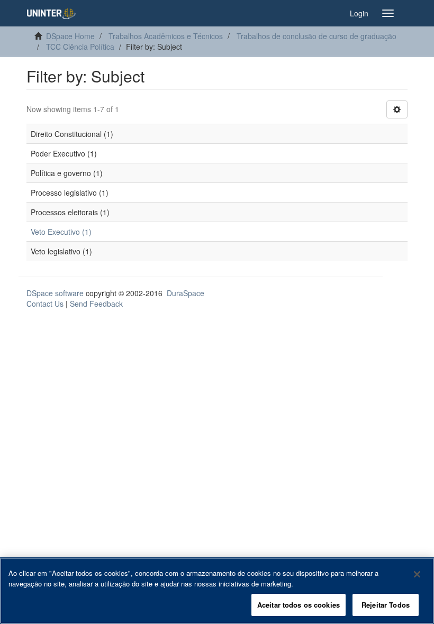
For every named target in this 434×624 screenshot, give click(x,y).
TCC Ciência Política (80, 46)
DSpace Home (70, 36)
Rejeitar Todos (385, 605)
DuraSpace (185, 293)
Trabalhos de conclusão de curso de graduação (316, 36)
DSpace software (55, 293)
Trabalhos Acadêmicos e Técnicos (165, 36)
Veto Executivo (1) (61, 231)
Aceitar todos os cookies (298, 605)
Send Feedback (96, 303)
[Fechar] (417, 574)
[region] (217, 590)
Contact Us (45, 303)
